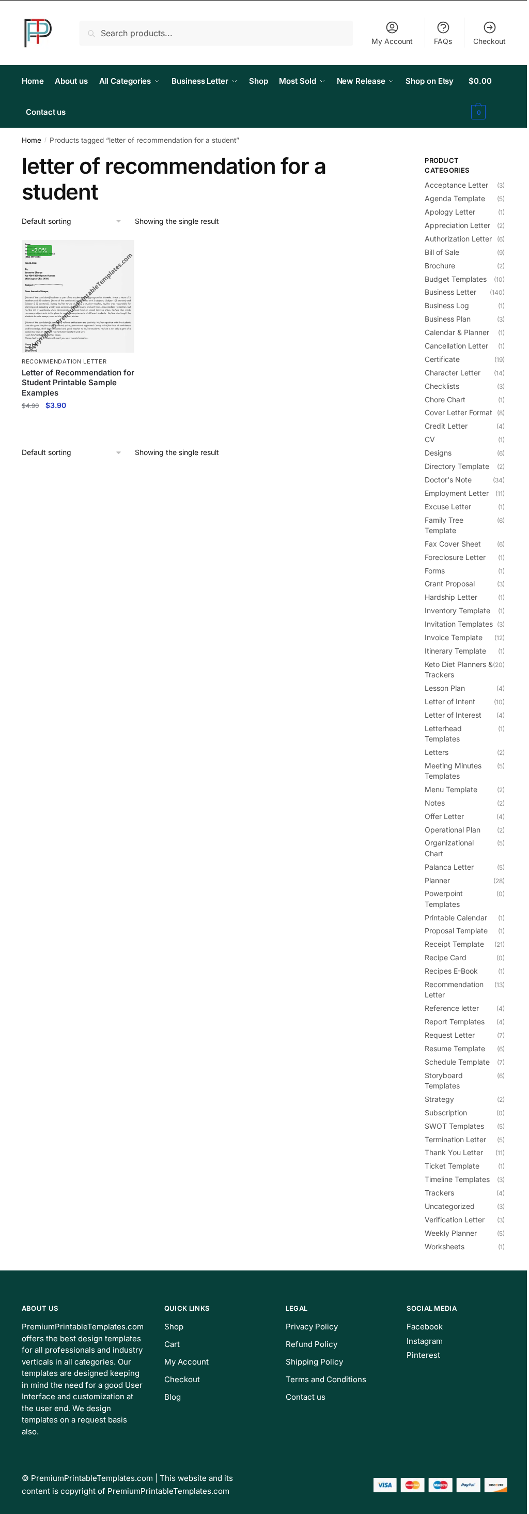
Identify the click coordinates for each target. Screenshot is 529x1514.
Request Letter (450, 1035)
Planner (437, 880)
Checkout (489, 41)
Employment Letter (457, 493)
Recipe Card (445, 957)
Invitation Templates (459, 623)
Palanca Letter (449, 866)
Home (31, 140)
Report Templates (455, 1021)
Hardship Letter (451, 597)
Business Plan (448, 318)
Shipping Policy (314, 1362)
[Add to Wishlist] (121, 253)
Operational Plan (452, 829)
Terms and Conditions (326, 1379)
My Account (392, 41)
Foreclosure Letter (455, 557)
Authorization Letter (458, 238)
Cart (172, 1344)
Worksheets (444, 1246)
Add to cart (78, 427)
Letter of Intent (450, 701)
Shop (173, 1326)
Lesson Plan (445, 688)
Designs (438, 452)
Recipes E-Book (451, 970)
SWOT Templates (454, 1126)
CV (430, 439)
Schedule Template (457, 1061)
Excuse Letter (448, 506)
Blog (172, 1397)
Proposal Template (456, 930)
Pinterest (423, 1355)
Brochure (440, 265)
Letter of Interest (453, 714)
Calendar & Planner (457, 332)
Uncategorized (450, 1206)
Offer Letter (444, 816)
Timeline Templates (457, 1179)
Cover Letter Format (458, 412)
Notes (435, 802)
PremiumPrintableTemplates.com (92, 1478)
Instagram (425, 1341)
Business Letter (450, 291)
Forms (435, 570)
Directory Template (457, 466)
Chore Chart (445, 399)
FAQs (443, 41)
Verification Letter (455, 1219)
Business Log (447, 305)
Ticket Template (452, 1165)
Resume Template (455, 1048)
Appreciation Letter (457, 225)
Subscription (446, 1112)
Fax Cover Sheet (453, 543)
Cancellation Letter (456, 345)
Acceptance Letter (456, 184)
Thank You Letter (454, 1152)
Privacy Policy (312, 1326)
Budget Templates (456, 279)
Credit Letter (446, 425)
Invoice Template (454, 637)
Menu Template (451, 789)
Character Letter (452, 372)
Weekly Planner (451, 1233)
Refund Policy (311, 1344)
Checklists (442, 386)
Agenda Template (455, 198)
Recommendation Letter (64, 361)
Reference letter (452, 1008)
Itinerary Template (455, 650)
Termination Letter (455, 1139)
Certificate (442, 359)
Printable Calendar (456, 917)
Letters (436, 752)
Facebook (425, 1326)
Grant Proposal (450, 583)
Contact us (305, 1397)
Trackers (439, 1192)
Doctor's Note (448, 479)
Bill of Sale (442, 252)
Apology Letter (450, 211)
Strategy (439, 1099)
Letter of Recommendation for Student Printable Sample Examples (78, 383)
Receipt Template (454, 944)
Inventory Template (457, 610)
